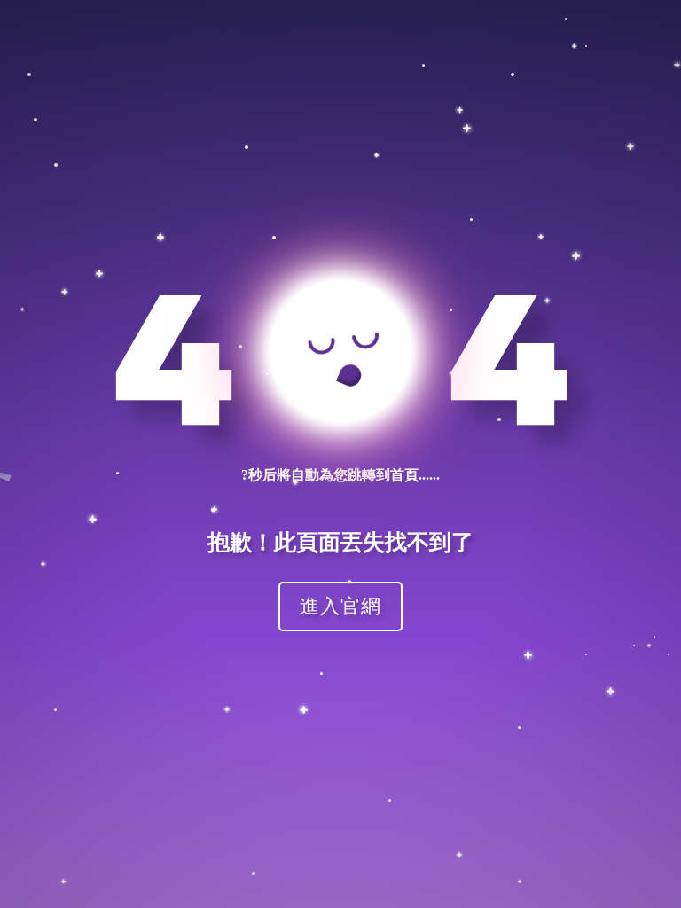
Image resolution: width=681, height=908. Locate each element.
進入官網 (340, 605)
